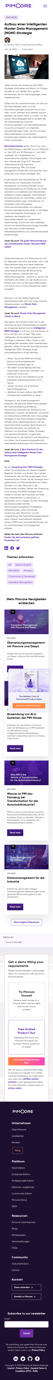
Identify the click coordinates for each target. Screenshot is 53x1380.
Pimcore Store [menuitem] (19, 1200)
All (10, 564)
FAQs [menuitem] (14, 1247)
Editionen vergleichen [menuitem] (23, 1187)
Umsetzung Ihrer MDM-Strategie (27, 467)
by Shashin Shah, (23, 45)
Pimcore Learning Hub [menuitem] (23, 1222)
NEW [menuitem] (14, 1206)
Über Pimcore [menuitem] (19, 1129)
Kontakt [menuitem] (17, 1279)
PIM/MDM (11, 17)
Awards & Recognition (20, 582)
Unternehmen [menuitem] (21, 1123)
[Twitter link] (22, 1358)
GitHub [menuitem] (15, 1270)
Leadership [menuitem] (18, 1136)
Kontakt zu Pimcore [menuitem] (23, 1296)
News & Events (23, 564)
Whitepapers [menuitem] (19, 1235)
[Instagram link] (30, 1358)
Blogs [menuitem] (15, 1228)
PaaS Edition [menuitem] (18, 1167)
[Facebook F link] (15, 1358)
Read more (15, 748)
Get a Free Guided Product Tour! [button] (26, 1061)
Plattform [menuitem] (18, 1161)
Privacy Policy (38, 1350)
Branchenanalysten (13, 146)
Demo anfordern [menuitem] (22, 1287)
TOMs (35, 1371)
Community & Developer (22, 576)
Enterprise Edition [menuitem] (21, 1174)
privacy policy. (15, 1088)
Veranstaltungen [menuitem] (20, 1241)
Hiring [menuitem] (17, 1150)
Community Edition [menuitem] (22, 1193)
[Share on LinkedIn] (6, 548)
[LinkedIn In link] (37, 1358)
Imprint (11, 1368)
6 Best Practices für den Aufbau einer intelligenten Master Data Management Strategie (24, 452)
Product (28, 570)
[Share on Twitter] (18, 548)
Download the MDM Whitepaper (29, 706)
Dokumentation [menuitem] (20, 1263)
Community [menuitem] (20, 1257)
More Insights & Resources (26, 922)
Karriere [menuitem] (16, 1142)
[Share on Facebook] (12, 548)
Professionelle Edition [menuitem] (23, 1180)
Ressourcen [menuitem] (20, 1216)
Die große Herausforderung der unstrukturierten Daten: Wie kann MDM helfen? (25, 243)
